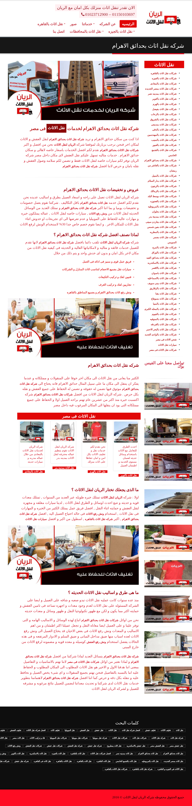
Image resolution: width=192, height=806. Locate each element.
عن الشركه (107, 23)
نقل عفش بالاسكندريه (136, 746)
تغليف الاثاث (166, 730)
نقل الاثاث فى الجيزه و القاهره (170, 769)
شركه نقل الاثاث (158, 738)
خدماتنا (87, 23)
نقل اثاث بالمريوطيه (150, 761)
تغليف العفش (15, 730)
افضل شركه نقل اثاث (131, 730)
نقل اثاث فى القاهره (42, 761)
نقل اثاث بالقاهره (50, 23)
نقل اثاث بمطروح (114, 746)
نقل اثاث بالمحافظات (85, 31)
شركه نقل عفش (95, 746)
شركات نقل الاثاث (119, 738)
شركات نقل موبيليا (80, 738)
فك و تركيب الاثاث (37, 738)
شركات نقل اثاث (139, 738)
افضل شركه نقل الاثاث (36, 730)
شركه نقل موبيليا (100, 738)
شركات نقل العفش (34, 746)
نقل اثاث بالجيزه (120, 31)
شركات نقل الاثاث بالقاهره (116, 769)
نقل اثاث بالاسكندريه (38, 753)
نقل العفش (84, 730)
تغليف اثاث (55, 730)
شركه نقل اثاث (176, 738)
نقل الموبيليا (70, 730)
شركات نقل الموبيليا (58, 738)
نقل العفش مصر (157, 746)
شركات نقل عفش (54, 746)
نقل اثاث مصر (19, 738)
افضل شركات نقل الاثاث (100, 753)
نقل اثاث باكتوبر (129, 475)
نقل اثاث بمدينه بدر (64, 468)
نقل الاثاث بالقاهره (64, 761)
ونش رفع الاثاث (14, 746)
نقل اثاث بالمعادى (34, 471)
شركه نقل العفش (75, 746)
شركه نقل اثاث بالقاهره (142, 769)
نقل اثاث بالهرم (98, 471)
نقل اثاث (179, 730)
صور (73, 23)
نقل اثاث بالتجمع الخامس (126, 761)
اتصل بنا (58, 31)
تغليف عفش (150, 730)
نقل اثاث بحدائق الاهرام (173, 753)
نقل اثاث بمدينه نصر (124, 753)
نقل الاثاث (112, 730)
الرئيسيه (128, 23)
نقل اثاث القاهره (104, 761)
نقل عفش (98, 730)
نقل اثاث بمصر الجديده (173, 761)
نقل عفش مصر (176, 746)
